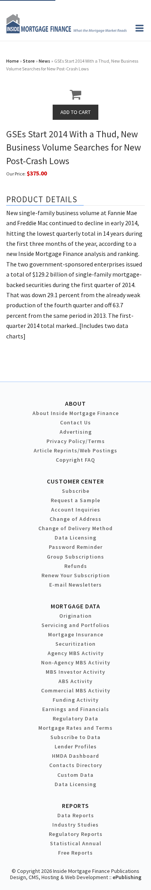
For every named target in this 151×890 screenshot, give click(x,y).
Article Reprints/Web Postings (75, 450)
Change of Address (75, 518)
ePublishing (127, 877)
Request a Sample (75, 500)
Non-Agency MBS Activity (75, 662)
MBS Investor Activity (75, 671)
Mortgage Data (76, 606)
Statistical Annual (75, 843)
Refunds (75, 565)
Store (29, 61)
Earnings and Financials (75, 709)
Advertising (76, 431)
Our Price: (16, 174)
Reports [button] (75, 805)
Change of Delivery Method (75, 528)
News (44, 61)
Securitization (75, 643)
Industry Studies (75, 824)
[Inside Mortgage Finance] (66, 31)
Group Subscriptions (75, 556)
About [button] (75, 403)
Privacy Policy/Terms (75, 441)
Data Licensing (75, 537)
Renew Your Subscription (75, 575)
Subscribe (75, 490)
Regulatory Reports (76, 833)
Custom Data (75, 774)
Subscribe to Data (75, 737)
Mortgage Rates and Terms (75, 727)
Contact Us (75, 422)
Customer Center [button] (75, 481)
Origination (75, 615)
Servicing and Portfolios (75, 625)
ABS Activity (75, 681)
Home (12, 61)
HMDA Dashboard (75, 755)
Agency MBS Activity (76, 653)
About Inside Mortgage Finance (76, 413)
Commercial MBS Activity (75, 690)
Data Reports (75, 815)
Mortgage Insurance (75, 634)
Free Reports (75, 852)
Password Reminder (76, 546)
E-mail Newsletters (75, 584)
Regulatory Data (75, 718)
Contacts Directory (75, 765)
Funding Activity (76, 699)
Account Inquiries (75, 509)
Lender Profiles (76, 746)
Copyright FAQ (75, 459)
